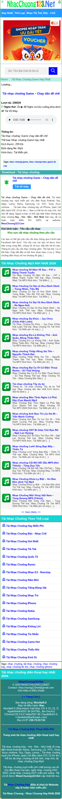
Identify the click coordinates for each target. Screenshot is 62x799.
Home (4, 79)
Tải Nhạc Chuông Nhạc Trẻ (22, 595)
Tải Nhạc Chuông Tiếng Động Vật (26, 587)
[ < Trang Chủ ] (31, 696)
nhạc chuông (15, 663)
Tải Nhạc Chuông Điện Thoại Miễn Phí (31, 729)
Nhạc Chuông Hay (19, 784)
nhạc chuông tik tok (17, 666)
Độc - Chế (49, 13)
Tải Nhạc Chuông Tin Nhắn (22, 634)
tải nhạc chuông (32, 663)
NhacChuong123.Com (12, 223)
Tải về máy (22, 186)
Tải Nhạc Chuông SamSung (22, 618)
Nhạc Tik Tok (34, 13)
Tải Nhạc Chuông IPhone (21, 603)
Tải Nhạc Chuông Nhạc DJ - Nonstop (28, 572)
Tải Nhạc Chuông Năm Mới (22, 579)
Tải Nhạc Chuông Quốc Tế (22, 556)
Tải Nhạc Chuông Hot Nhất (22, 541)
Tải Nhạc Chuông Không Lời (23, 626)
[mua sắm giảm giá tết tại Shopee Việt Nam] (31, 59)
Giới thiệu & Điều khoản (31, 690)
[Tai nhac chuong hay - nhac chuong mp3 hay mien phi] (31, 7)
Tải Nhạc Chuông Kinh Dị (21, 657)
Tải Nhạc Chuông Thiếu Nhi (22, 649)
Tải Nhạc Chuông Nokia (20, 610)
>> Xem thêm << (31, 512)
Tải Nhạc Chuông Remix (20, 564)
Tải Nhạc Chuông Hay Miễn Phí (25, 525)
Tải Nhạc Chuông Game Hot (23, 641)
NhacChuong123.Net (31, 681)
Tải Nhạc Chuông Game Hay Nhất (31, 79)
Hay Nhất (7, 13)
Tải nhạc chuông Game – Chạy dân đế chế (31, 93)
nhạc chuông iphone (41, 666)
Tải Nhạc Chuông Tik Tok (21, 549)
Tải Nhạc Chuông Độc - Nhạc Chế (26, 533)
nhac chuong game (18, 162)
